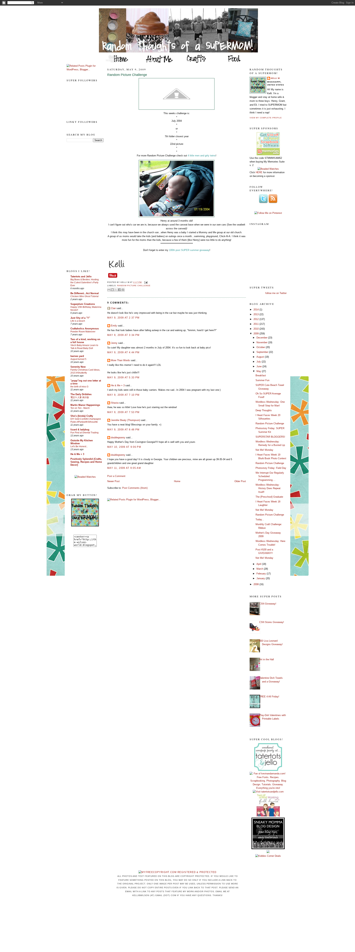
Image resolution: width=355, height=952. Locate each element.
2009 (256, 333)
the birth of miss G (79, 386)
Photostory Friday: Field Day (271, 468)
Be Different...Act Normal (84, 293)
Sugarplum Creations (82, 304)
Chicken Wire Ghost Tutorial (84, 296)
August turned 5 (78, 359)
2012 (256, 319)
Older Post (240, 481)
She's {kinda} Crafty (81, 416)
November (262, 342)
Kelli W (275, 78)
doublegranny (118, 437)
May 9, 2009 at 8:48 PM (123, 429)
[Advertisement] (81, 205)
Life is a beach (77, 321)
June (259, 366)
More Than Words (120, 360)
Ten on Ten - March (80, 408)
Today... (260, 519)
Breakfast (261, 375)
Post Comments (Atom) (135, 488)
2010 (256, 328)
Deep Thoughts (264, 410)
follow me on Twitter (276, 293)
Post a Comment (116, 476)
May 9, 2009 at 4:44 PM (123, 352)
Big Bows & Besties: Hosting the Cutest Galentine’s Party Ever (84, 282)
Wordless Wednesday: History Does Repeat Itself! (268, 488)
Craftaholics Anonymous (84, 328)
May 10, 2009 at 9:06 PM (124, 447)
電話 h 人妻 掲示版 (79, 397)
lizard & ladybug (79, 429)
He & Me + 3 (77, 454)
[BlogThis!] (112, 290)
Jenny (114, 343)
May (259, 371)
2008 (256, 584)
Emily (114, 325)
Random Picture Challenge (127, 75)
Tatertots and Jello (81, 276)
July (259, 361)
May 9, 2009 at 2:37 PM (123, 317)
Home (177, 481)
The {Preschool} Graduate (269, 496)
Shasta (115, 402)
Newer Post (113, 481)
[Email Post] (145, 282)
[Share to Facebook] (119, 290)
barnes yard (77, 356)
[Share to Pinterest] (123, 290)
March (260, 568)
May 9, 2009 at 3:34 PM (123, 335)
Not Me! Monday (264, 449)
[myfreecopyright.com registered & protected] (177, 872)
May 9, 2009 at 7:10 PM (123, 394)
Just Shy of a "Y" (80, 317)
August (260, 356)
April (259, 564)
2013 (256, 314)
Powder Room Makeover (82, 331)
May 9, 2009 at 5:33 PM (123, 377)
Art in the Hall (266, 659)
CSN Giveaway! (267, 603)
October (261, 347)
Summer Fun (262, 380)
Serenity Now (78, 366)
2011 (256, 324)
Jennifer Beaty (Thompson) (125, 420)
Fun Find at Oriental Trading (84, 432)
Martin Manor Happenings (85, 405)
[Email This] (109, 290)
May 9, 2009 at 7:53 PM (123, 412)
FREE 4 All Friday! (269, 696)
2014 (256, 309)
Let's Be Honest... (79, 446)
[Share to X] (116, 290)
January (261, 578)
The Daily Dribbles (81, 394)
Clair (113, 308)
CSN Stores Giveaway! (271, 622)
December (262, 337)
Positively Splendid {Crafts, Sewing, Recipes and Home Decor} (86, 462)
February (261, 573)
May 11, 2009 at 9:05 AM (124, 468)
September (262, 352)
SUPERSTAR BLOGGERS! (270, 436)
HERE (259, 172)
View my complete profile (266, 118)
